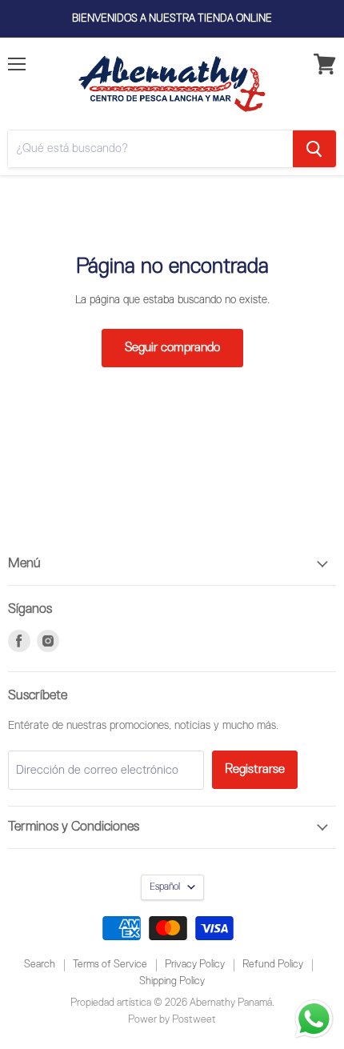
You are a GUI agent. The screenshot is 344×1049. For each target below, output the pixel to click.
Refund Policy (272, 964)
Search (39, 964)
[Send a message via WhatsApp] (314, 1019)
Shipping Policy (172, 981)
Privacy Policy (195, 964)
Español (165, 887)
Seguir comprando (172, 348)
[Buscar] (314, 148)
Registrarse (255, 769)
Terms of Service (110, 964)
